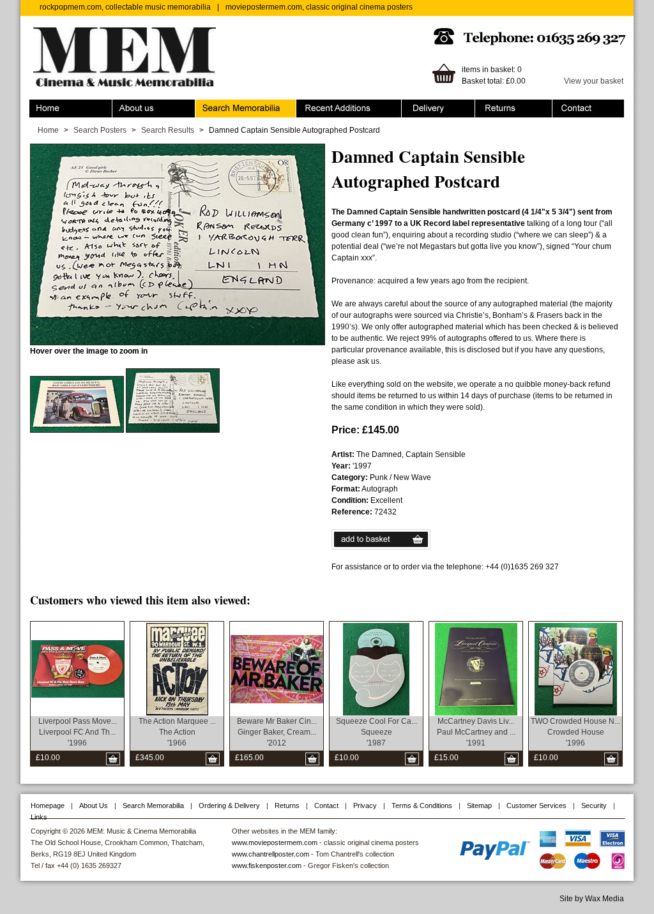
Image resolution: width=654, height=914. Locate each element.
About (122, 105)
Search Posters (99, 130)
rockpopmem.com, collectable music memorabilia (125, 7)
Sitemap (479, 805)
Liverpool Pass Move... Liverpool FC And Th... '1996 (77, 732)
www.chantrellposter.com (270, 854)
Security (594, 805)
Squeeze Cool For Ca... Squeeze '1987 (376, 732)
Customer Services (536, 805)
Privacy (365, 805)
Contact (565, 105)
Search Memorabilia (230, 105)
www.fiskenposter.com (266, 865)
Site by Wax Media (591, 898)
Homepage (48, 805)
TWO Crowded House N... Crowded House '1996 (575, 732)
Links (39, 817)
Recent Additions (325, 105)
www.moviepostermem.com (274, 842)
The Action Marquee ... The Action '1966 (177, 732)
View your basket (593, 81)
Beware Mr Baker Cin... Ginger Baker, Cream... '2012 (277, 732)
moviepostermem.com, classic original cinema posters (319, 7)
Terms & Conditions (422, 805)
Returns (489, 105)
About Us (93, 805)
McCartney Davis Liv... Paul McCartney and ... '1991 (476, 732)
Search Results (167, 130)
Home (39, 105)
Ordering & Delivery (436, 105)
